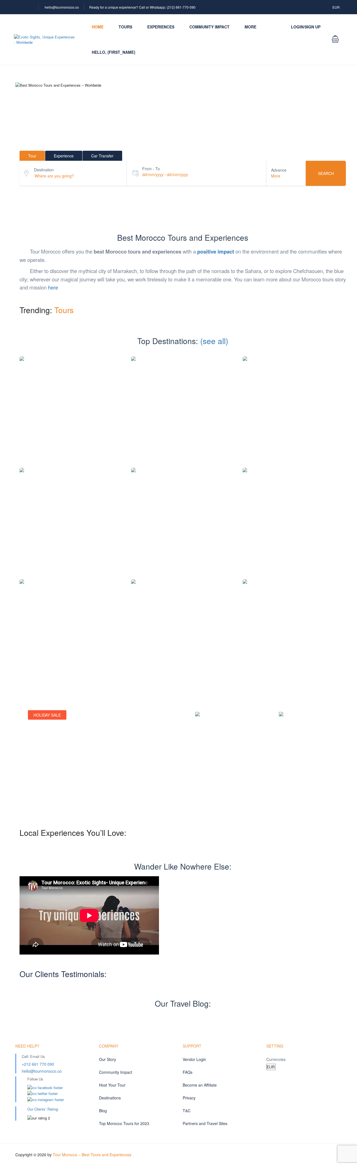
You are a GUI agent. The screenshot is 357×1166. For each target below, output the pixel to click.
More (250, 27)
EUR (336, 7)
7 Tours (307, 527)
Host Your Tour (112, 1085)
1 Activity (172, 527)
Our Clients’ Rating (42, 1109)
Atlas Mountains (71, 407)
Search (326, 173)
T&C (186, 1110)
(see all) (214, 340)
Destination (44, 169)
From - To (151, 168)
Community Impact (209, 27)
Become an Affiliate (200, 1085)
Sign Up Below (214, 795)
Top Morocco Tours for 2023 (124, 1123)
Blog (103, 1110)
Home (97, 27)
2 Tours (294, 416)
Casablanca (182, 407)
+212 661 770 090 (38, 1064)
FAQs (187, 1072)
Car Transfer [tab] (102, 156)
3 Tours (71, 527)
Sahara (183, 630)
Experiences (160, 27)
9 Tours (182, 416)
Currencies (276, 1059)
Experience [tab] (64, 156)
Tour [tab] (32, 156)
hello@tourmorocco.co (62, 7)
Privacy (189, 1098)
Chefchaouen (294, 407)
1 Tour (71, 416)
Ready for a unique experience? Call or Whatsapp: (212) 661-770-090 (142, 7)
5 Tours (194, 527)
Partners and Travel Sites (205, 1123)
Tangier (294, 630)
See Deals (43, 787)
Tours (125, 27)
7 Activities (284, 527)
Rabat (71, 630)
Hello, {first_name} (113, 52)
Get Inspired (296, 801)
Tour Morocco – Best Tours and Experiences (92, 1154)
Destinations (110, 1098)
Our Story (107, 1059)
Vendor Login (194, 1059)
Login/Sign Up (305, 27)
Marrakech (294, 519)
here (53, 287)
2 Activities (172, 639)
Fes (183, 519)
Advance (278, 170)
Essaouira (71, 519)
